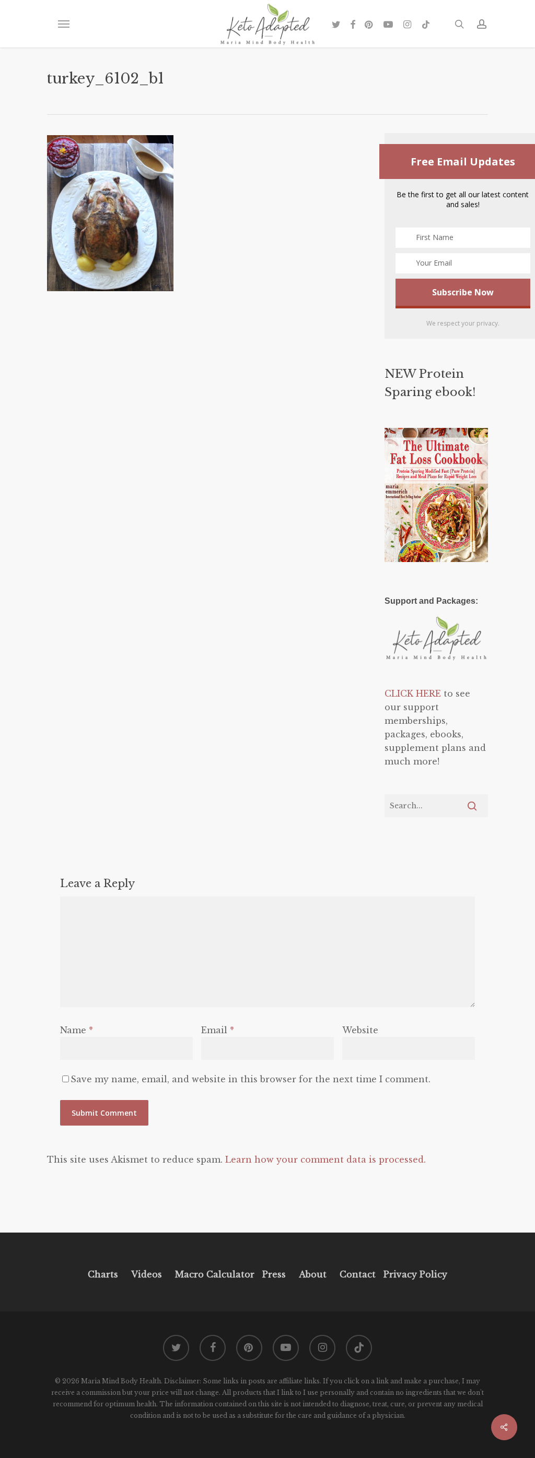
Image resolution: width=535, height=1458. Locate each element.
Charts (103, 1274)
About (313, 1274)
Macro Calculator (214, 1274)
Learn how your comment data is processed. (325, 1159)
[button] (63, 24)
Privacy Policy (414, 1274)
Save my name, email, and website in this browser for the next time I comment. (251, 1079)
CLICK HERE (413, 693)
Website (360, 1030)
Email (217, 1030)
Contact (358, 1274)
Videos (146, 1274)
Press (274, 1274)
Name (76, 1030)
